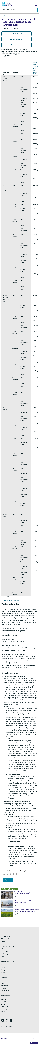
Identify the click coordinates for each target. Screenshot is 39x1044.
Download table (17, 39)
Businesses (4, 964)
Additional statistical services (9, 946)
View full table (17, 33)
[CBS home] (8, 4)
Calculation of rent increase (8, 939)
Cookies (3, 1004)
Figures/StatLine (5, 936)
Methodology (5, 954)
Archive (3, 1011)
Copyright (4, 1001)
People (3, 967)
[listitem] (2, 1020)
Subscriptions (5, 1014)
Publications (4, 951)
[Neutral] (10, 874)
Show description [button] (16, 45)
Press (2, 983)
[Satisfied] (13, 874)
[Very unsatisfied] (4, 874)
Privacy (3, 970)
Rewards (3, 972)
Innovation (4, 988)
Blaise (2, 956)
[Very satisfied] (16, 874)
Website (3, 999)
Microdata (4, 944)
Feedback (33, 1043)
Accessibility (4, 1006)
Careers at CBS (5, 990)
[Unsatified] (7, 874)
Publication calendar (6, 1026)
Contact (3, 980)
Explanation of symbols (11, 600)
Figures (5, 15)
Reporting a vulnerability (8, 1009)
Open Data (4, 941)
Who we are (4, 985)
